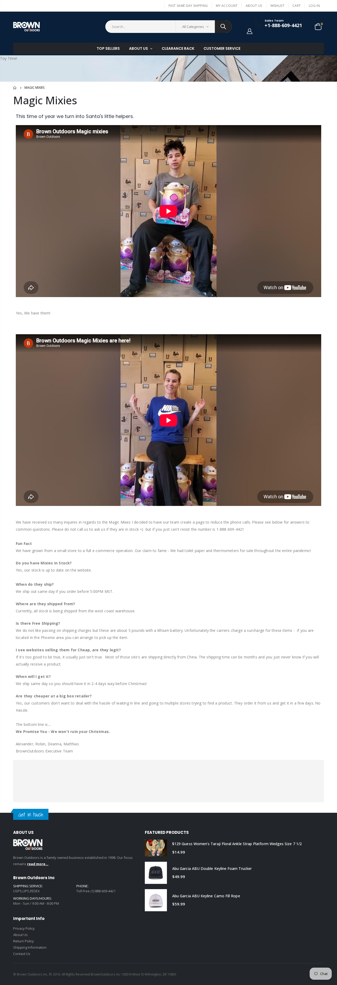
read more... (37, 863)
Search (223, 26)
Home (15, 88)
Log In (314, 5)
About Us (254, 5)
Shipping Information (30, 947)
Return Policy (23, 941)
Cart (297, 5)
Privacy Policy (24, 928)
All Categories (193, 26)
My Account (226, 5)
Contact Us (21, 953)
